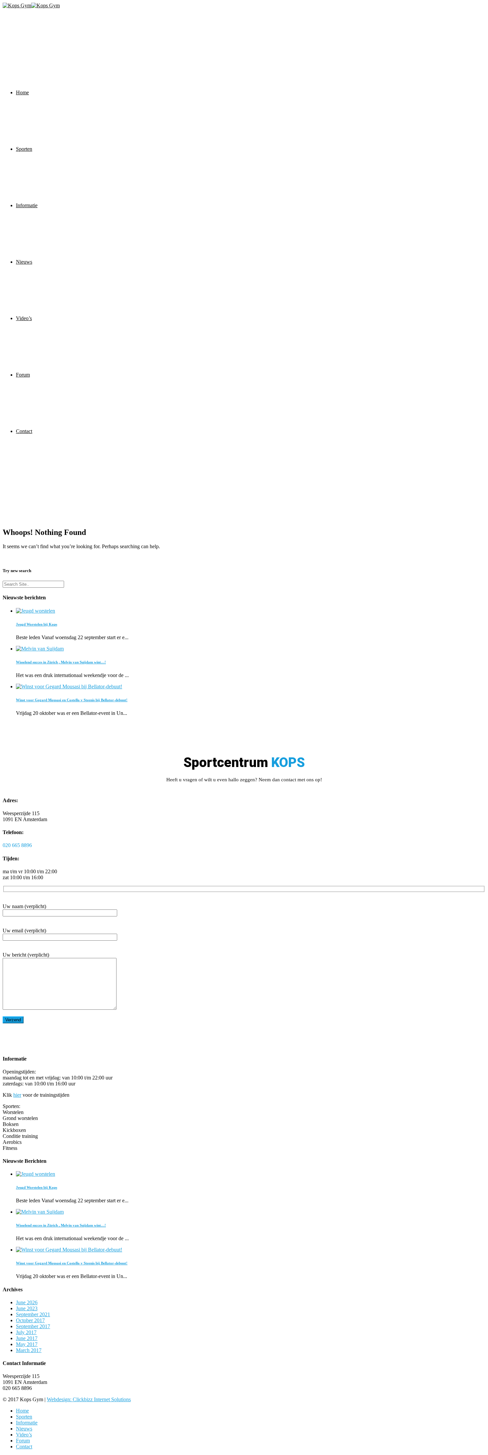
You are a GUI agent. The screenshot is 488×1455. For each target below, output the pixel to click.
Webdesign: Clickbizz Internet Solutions (89, 1399)
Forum (23, 375)
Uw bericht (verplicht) (26, 955)
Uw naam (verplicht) (24, 906)
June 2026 (27, 1302)
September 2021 (33, 1314)
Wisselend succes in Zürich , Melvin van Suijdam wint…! (61, 662)
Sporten (24, 149)
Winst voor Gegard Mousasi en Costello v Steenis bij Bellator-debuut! (71, 700)
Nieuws (24, 262)
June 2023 (27, 1308)
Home (22, 92)
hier (17, 1095)
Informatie (27, 205)
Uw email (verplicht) (24, 930)
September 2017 (33, 1326)
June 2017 (27, 1338)
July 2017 (26, 1332)
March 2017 (28, 1350)
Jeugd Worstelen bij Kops (36, 624)
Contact (24, 431)
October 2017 (30, 1320)
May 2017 (27, 1344)
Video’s (24, 318)
